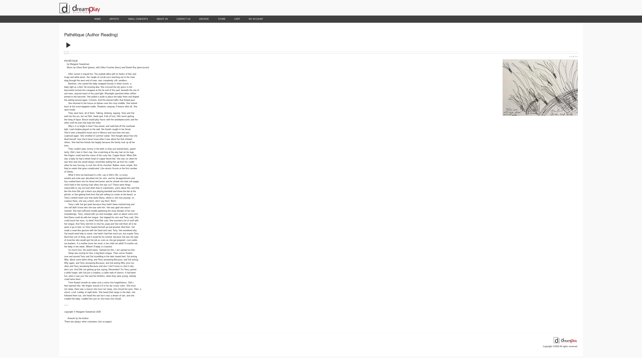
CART (237, 19)
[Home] (79, 14)
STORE (222, 19)
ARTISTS (112, 19)
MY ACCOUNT (256, 19)
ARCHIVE (202, 19)
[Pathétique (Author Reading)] (540, 115)
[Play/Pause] (68, 43)
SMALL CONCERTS (138, 19)
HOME (97, 19)
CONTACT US (183, 19)
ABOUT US (162, 19)
